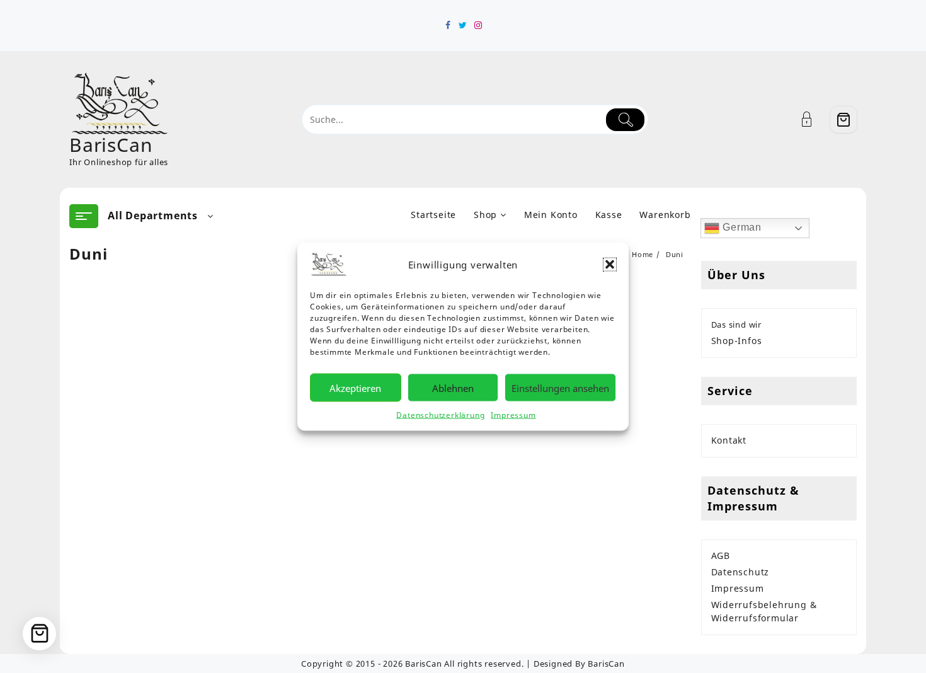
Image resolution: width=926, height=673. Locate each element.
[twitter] (463, 25)
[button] (609, 264)
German (740, 227)
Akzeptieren (355, 387)
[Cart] (843, 119)
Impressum (513, 415)
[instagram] (478, 25)
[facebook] (447, 25)
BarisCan (110, 145)
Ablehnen (453, 387)
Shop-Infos (736, 341)
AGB (720, 555)
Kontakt (729, 440)
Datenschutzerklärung (440, 415)
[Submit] (625, 119)
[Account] (813, 119)
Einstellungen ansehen (560, 387)
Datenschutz (740, 572)
